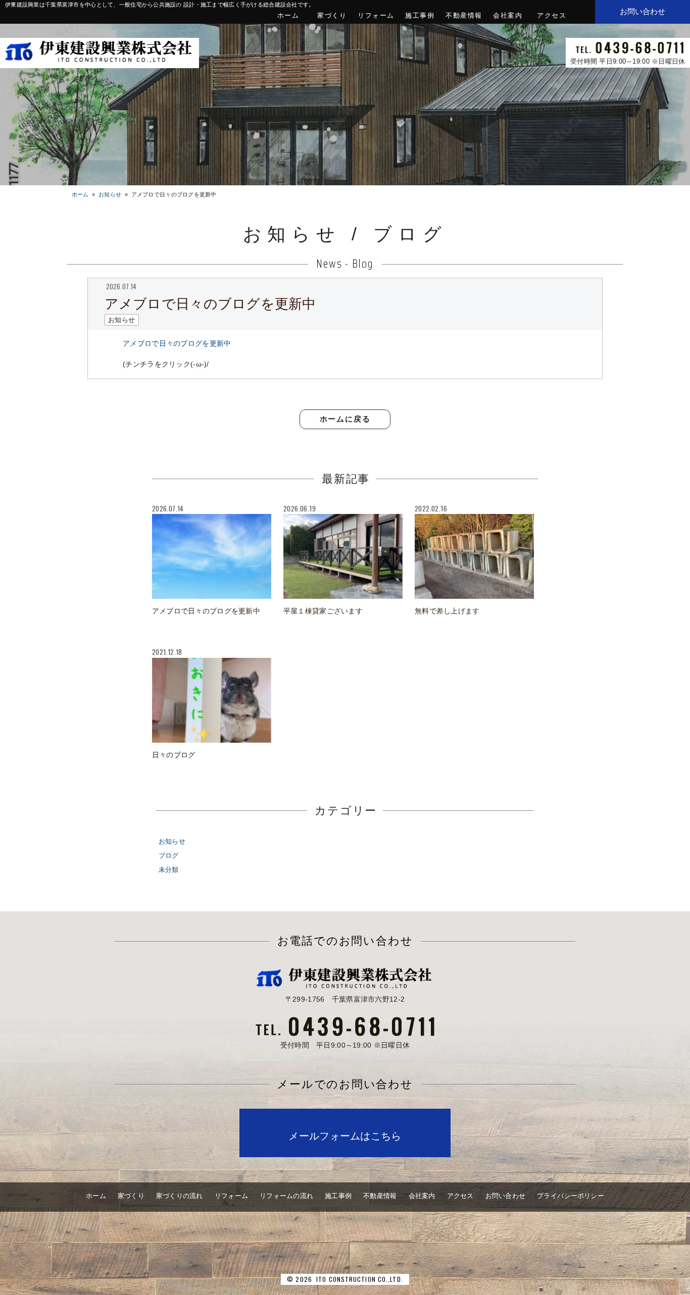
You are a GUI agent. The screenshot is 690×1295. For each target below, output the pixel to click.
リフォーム (376, 15)
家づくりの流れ (179, 1196)
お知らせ (172, 841)
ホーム (288, 15)
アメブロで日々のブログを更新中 (177, 343)
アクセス (551, 15)
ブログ (169, 855)
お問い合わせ (505, 1196)
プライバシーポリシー (570, 1196)
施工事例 (419, 15)
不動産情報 (464, 15)
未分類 (169, 869)
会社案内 (507, 15)
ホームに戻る (345, 419)
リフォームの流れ (286, 1196)
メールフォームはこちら (344, 1136)
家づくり (332, 15)
